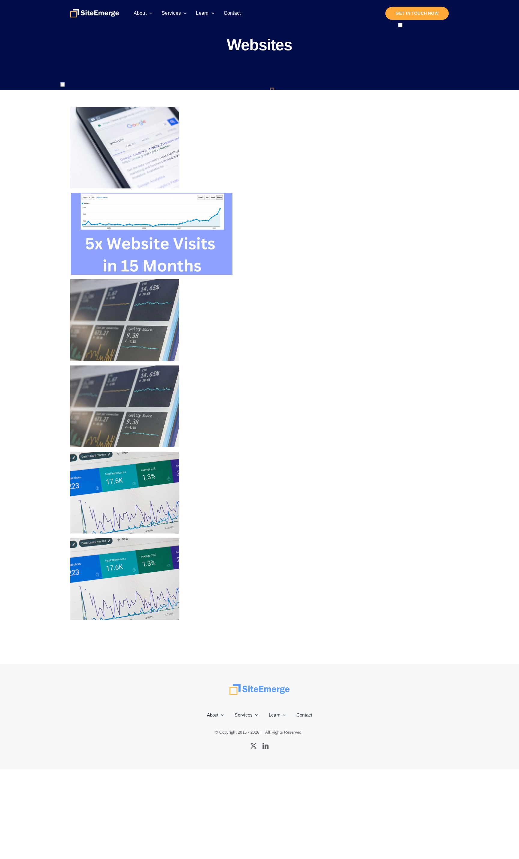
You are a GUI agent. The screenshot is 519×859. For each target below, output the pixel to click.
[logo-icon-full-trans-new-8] (94, 12)
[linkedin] (266, 746)
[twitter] (253, 746)
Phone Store (124, 320)
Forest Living (124, 147)
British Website (124, 492)
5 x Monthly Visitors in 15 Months (151, 234)
